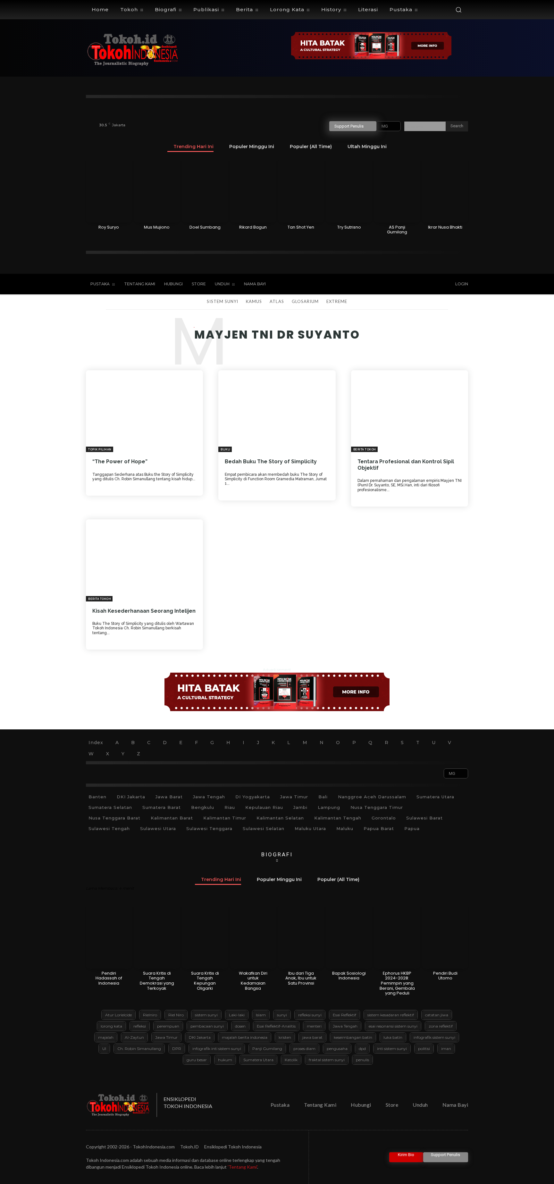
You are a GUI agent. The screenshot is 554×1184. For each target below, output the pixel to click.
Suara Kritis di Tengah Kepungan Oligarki (205, 980)
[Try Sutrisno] (349, 190)
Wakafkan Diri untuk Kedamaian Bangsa (253, 980)
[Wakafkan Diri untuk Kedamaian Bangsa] (253, 936)
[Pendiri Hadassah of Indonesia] (109, 936)
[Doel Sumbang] (205, 190)
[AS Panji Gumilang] (397, 190)
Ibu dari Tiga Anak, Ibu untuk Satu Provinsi (300, 978)
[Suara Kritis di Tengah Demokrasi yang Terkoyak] (157, 936)
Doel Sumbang (205, 227)
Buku (225, 449)
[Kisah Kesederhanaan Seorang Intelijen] (144, 560)
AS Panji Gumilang (397, 229)
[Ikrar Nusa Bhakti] (445, 190)
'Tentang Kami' (242, 1167)
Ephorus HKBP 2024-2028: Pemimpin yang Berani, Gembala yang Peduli (397, 983)
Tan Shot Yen (301, 227)
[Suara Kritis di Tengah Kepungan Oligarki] (205, 936)
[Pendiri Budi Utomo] (445, 936)
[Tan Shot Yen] (301, 190)
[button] (458, 9)
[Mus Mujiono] (157, 190)
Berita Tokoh (364, 449)
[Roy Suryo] (109, 190)
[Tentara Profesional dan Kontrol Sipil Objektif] (409, 411)
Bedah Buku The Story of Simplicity (271, 461)
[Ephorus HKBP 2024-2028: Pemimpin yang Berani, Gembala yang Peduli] (397, 936)
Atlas (277, 301)
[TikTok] (392, 284)
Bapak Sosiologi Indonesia (349, 975)
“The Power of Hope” (119, 461)
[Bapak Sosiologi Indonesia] (349, 936)
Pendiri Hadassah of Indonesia (109, 978)
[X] (405, 284)
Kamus (254, 301)
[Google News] (432, 284)
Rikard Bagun (253, 227)
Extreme (336, 301)
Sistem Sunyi (222, 301)
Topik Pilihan (100, 449)
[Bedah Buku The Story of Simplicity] (276, 411)
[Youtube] (418, 284)
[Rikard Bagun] (253, 190)
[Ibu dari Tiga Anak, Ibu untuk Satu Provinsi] (301, 936)
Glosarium (305, 301)
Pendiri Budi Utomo (445, 975)
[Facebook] (378, 284)
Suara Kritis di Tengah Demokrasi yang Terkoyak (157, 980)
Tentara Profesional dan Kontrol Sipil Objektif (405, 464)
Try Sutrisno (349, 227)
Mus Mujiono (157, 227)
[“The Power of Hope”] (144, 411)
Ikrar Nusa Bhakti (445, 227)
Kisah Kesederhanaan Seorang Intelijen (144, 611)
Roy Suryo (108, 227)
